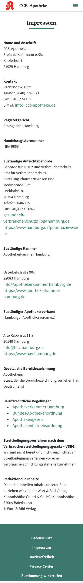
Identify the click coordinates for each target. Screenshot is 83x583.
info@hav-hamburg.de (23, 347)
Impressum (41, 547)
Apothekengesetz (28, 419)
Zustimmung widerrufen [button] (41, 575)
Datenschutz (41, 537)
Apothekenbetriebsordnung (37, 425)
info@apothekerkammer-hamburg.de (37, 284)
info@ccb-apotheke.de (35, 105)
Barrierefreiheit (41, 556)
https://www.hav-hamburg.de (29, 353)
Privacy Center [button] (41, 566)
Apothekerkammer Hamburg (38, 407)
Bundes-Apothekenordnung (37, 413)
